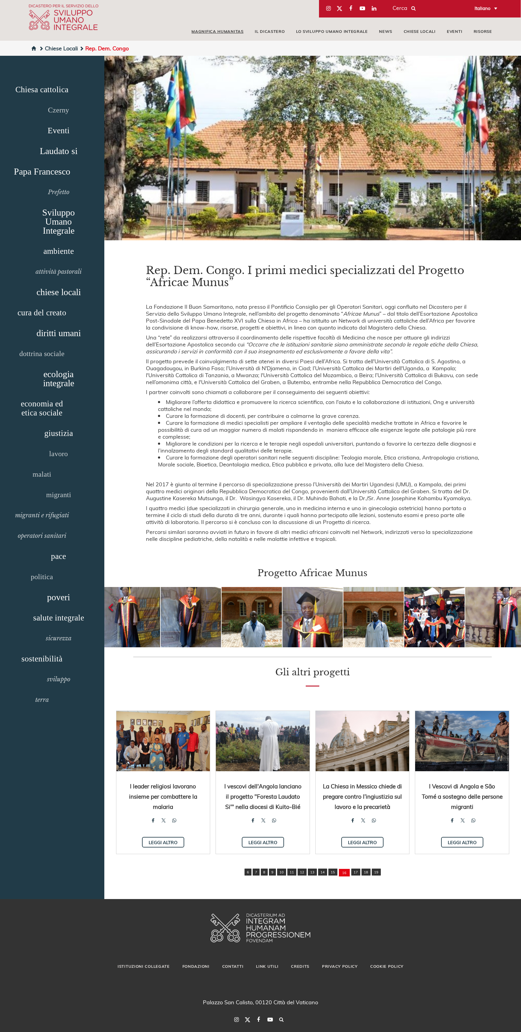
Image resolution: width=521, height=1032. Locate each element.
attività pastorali (59, 271)
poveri (58, 597)
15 (333, 872)
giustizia (58, 433)
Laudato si (58, 151)
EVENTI (454, 31)
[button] (130, 617)
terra (42, 699)
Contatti (233, 966)
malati (42, 474)
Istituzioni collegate (144, 966)
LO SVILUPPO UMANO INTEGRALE (332, 31)
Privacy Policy (340, 966)
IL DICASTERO (270, 31)
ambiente (58, 251)
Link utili (267, 966)
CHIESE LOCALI (420, 31)
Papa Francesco (42, 171)
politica (42, 577)
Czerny (58, 110)
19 (376, 872)
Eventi (59, 130)
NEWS (385, 31)
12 (302, 872)
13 (312, 872)
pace (58, 556)
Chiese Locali (61, 48)
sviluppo (58, 679)
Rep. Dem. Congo (107, 48)
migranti (58, 495)
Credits (300, 966)
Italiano (483, 8)
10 (281, 872)
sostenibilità (41, 658)
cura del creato (41, 312)
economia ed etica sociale (42, 408)
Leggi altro (163, 842)
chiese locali (58, 292)
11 (292, 872)
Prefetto (58, 192)
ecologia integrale (58, 378)
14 (322, 872)
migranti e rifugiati (42, 515)
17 (356, 872)
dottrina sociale (42, 354)
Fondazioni (196, 966)
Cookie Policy (386, 966)
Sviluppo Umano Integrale (58, 221)
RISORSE (483, 31)
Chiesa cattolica (41, 89)
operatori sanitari (42, 535)
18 (366, 872)
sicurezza (58, 638)
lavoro (58, 454)
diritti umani (58, 333)
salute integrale (58, 617)
